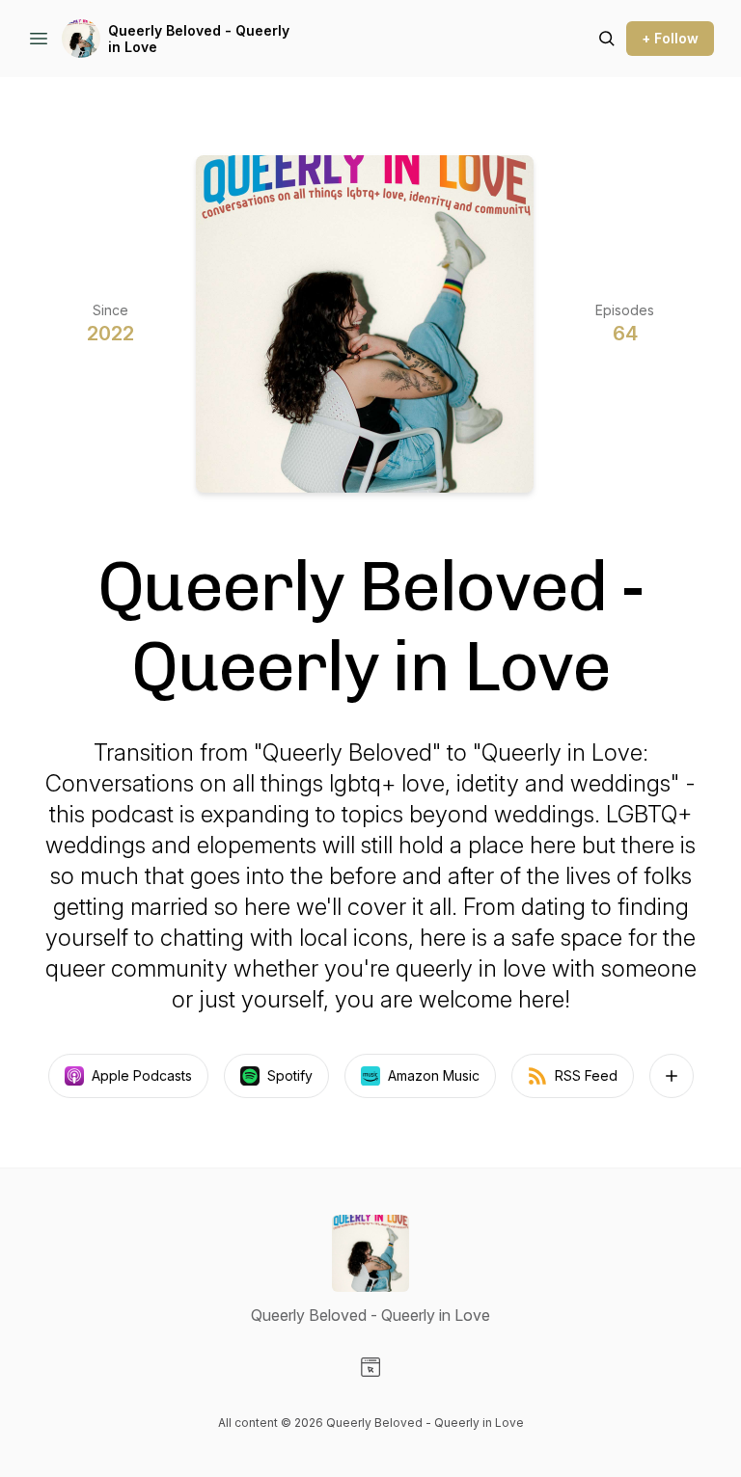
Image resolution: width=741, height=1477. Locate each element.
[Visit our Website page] (370, 1367)
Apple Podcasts (142, 1075)
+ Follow (670, 38)
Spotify (290, 1075)
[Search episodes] (607, 38)
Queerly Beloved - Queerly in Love (198, 39)
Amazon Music (434, 1075)
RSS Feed (586, 1075)
